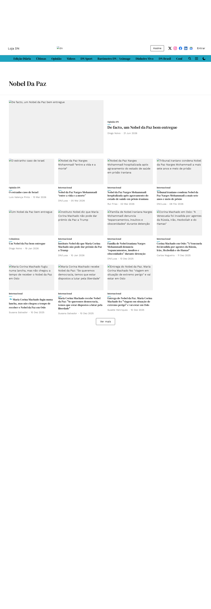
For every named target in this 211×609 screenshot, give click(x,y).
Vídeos (71, 59)
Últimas (41, 59)
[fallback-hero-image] (56, 126)
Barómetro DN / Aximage (114, 59)
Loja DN (13, 48)
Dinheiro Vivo (144, 59)
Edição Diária (22, 59)
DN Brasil (165, 59)
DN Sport (86, 59)
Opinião (56, 59)
